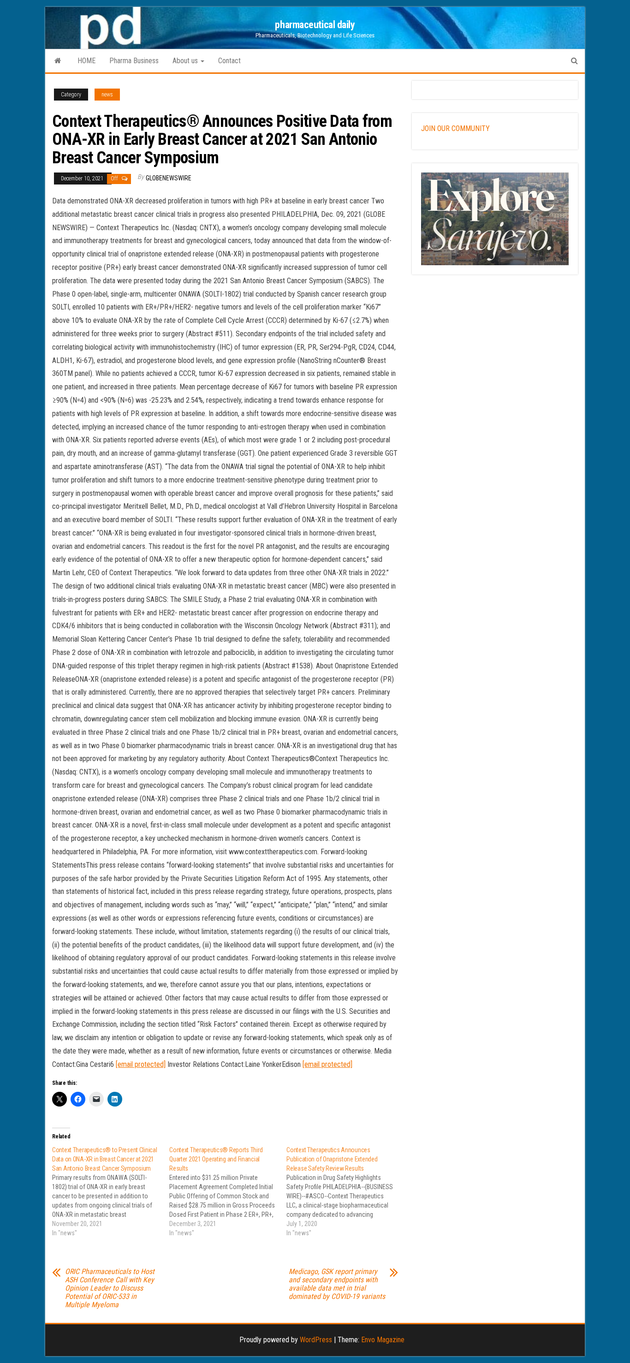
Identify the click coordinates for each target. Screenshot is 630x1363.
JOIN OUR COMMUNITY (455, 128)
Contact (229, 60)
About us (186, 60)
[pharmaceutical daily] (58, 60)
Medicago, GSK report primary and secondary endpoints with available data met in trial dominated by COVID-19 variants (337, 1284)
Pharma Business (134, 60)
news (107, 94)
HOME (86, 60)
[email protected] (141, 1064)
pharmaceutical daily (315, 24)
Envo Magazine (382, 1339)
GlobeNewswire (168, 178)
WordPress (316, 1339)
